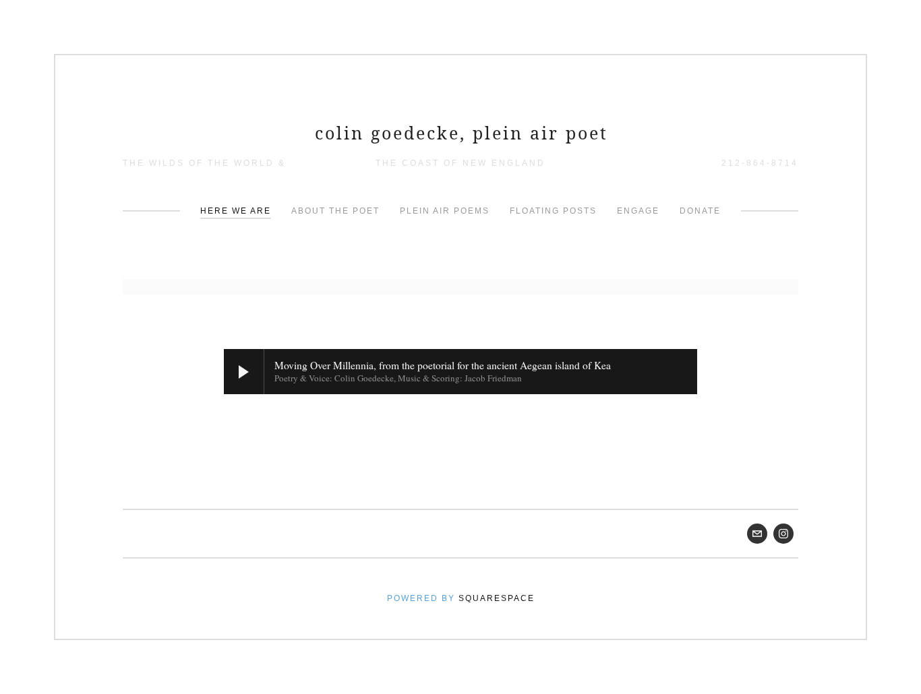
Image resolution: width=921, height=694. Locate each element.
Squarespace (496, 598)
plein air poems (444, 211)
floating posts (553, 211)
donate (700, 211)
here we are (235, 211)
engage (638, 211)
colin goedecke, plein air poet (461, 132)
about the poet (335, 211)
